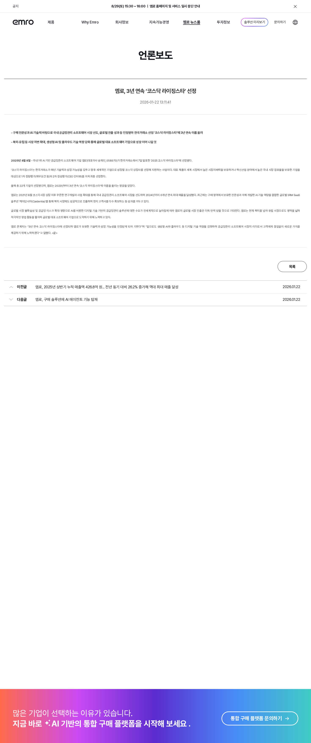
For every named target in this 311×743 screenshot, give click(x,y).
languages (295, 22)
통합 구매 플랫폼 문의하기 (256, 718)
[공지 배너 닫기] (295, 6)
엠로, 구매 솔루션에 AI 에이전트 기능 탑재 (66, 299)
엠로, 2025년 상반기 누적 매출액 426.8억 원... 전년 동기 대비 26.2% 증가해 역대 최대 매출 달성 (107, 287)
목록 (292, 266)
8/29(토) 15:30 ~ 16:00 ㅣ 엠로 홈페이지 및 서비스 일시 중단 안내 (155, 6)
